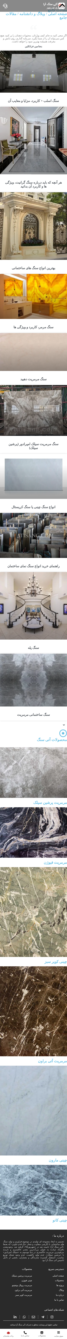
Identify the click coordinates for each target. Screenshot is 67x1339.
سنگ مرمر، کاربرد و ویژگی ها (34, 327)
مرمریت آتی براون (23, 1290)
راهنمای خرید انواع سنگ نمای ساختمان (33, 566)
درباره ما (60, 1295)
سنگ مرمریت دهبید (33, 379)
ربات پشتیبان (8, 1336)
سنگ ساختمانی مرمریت (33, 715)
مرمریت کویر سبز (23, 1295)
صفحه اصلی (58, 1276)
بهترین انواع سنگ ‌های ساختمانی (33, 268)
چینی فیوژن (27, 1280)
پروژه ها (60, 1285)
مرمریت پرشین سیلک (22, 1276)
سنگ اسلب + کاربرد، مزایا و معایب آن (33, 101)
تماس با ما (59, 1300)
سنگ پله (33, 648)
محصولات (59, 1280)
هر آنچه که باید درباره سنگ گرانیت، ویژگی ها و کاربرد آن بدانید (33, 184)
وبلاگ (61, 1290)
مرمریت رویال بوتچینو (22, 1285)
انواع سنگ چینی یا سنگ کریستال (33, 507)
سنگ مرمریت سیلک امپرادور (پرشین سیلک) (34, 446)
